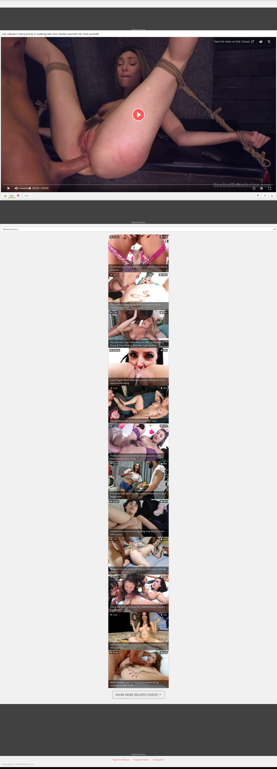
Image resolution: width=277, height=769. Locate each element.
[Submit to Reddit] (261, 41)
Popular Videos (141, 759)
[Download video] (272, 195)
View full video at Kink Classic (232, 41)
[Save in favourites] (258, 195)
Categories (158, 759)
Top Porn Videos (121, 759)
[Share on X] (269, 41)
